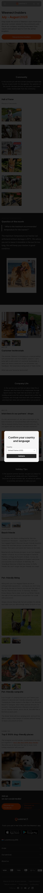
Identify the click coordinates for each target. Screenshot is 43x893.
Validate (21, 456)
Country (9, 447)
